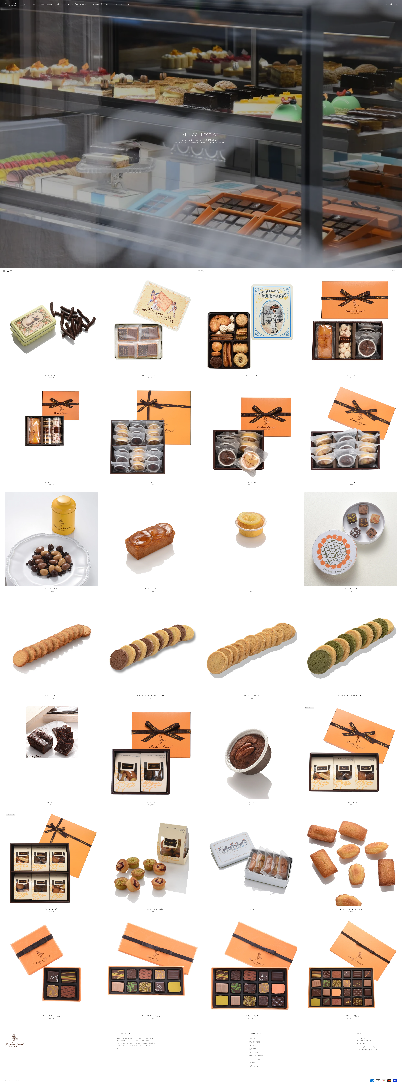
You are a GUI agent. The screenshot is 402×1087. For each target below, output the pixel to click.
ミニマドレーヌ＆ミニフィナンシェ (350, 909)
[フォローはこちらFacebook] (6, 1073)
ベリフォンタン (251, 909)
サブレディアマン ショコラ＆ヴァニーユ (151, 695)
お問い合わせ (253, 1038)
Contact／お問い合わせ (99, 4)
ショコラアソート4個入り (51, 1016)
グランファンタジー (51, 589)
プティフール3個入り (350, 802)
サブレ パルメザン (51, 695)
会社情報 (252, 1063)
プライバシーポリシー (256, 1059)
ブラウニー (250, 802)
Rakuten (125, 4)
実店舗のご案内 (254, 1042)
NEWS (34, 4)
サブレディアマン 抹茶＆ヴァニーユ (350, 695)
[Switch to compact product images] (11, 271)
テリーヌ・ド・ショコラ (52, 802)
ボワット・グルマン (250, 375)
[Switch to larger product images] (4, 271)
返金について (253, 1052)
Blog (115, 4)
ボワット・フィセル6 (251, 482)
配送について (253, 1049)
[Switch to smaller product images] (8, 271)
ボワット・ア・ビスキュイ (151, 375)
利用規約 (252, 1045)
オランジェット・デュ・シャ (51, 375)
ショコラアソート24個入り (350, 1016)
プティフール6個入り (51, 909)
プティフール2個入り (151, 802)
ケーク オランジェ (151, 589)
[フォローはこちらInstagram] (11, 1073)
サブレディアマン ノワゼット (250, 695)
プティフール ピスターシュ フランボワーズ (151, 909)
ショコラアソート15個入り (251, 1016)
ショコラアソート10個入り (151, 1016)
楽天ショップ (253, 1066)
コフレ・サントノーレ (350, 589)
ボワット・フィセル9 (350, 482)
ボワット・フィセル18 (151, 482)
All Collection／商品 (50, 4)
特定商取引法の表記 (256, 1056)
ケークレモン (250, 589)
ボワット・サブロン (350, 375)
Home (25, 4)
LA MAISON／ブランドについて (75, 4)
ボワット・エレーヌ (51, 482)
